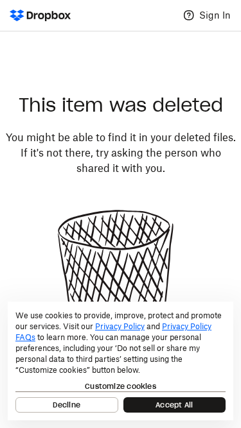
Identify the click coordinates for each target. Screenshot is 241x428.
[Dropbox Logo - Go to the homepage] (40, 15)
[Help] (189, 15)
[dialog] (120, 361)
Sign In (215, 15)
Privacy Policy (120, 326)
